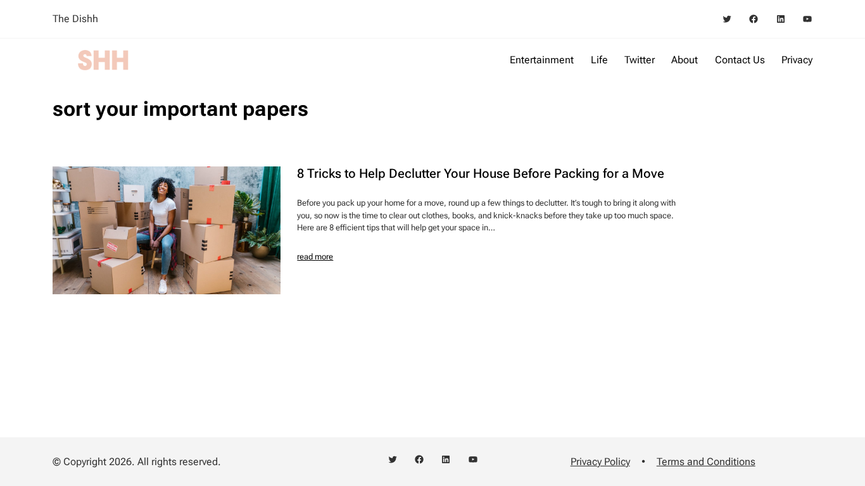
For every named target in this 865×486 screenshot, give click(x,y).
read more (315, 256)
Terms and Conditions (706, 462)
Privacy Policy (600, 462)
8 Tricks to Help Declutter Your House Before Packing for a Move (480, 173)
